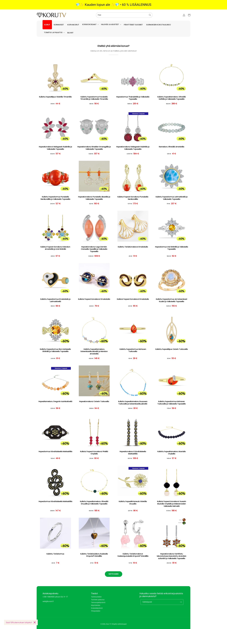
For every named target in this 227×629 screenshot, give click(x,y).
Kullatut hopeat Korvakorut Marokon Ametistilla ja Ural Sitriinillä (55, 248)
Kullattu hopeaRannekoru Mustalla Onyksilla (171, 452)
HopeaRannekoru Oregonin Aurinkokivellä (55, 401)
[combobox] (124, 15)
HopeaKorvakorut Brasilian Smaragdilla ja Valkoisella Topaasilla (94, 148)
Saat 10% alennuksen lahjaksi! (19, 622)
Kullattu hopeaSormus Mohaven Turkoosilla (133, 350)
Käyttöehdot (95, 605)
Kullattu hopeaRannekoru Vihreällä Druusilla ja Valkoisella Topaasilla (94, 502)
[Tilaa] (180, 602)
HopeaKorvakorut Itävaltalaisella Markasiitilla (133, 452)
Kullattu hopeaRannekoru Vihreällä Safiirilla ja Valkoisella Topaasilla (171, 98)
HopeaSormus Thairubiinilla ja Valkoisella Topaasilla (132, 98)
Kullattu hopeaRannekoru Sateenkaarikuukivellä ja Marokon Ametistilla (94, 351)
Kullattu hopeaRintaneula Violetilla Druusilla (133, 502)
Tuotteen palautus (97, 600)
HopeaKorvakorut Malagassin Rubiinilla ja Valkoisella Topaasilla (55, 148)
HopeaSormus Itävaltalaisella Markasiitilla (55, 451)
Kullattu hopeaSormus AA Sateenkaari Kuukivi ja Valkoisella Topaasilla (171, 300)
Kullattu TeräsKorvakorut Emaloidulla (133, 247)
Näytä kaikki (113, 574)
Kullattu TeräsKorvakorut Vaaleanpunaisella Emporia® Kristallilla (132, 555)
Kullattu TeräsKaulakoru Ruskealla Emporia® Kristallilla (94, 555)
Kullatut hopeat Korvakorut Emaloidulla (94, 299)
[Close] (35, 622)
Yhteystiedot (95, 611)
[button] (90, 24)
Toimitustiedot (96, 597)
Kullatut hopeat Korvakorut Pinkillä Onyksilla (94, 452)
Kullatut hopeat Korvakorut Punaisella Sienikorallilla (133, 198)
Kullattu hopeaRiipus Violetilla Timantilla (55, 97)
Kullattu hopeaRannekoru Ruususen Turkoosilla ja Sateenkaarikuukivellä (132, 402)
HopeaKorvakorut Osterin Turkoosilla (94, 401)
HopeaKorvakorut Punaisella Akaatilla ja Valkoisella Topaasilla (94, 198)
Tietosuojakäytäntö (98, 602)
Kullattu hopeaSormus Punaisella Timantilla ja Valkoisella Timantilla (94, 98)
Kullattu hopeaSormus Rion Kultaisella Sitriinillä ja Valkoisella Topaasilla (55, 350)
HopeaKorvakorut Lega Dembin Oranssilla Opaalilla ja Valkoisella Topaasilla (94, 249)
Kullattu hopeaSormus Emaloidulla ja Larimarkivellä (55, 300)
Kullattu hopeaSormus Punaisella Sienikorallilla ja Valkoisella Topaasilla (55, 198)
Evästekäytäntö (97, 608)
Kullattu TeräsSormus (55, 554)
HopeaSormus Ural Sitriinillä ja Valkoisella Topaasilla (171, 248)
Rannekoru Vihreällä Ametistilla (171, 147)
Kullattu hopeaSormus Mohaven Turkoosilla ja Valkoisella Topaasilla (171, 402)
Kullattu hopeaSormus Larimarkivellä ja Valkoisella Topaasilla (172, 198)
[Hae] (150, 15)
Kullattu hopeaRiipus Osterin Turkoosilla (171, 349)
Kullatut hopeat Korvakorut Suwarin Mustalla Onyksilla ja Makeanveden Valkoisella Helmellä (171, 503)
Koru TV (108, 624)
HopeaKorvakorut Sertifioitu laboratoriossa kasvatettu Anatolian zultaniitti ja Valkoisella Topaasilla (171, 556)
